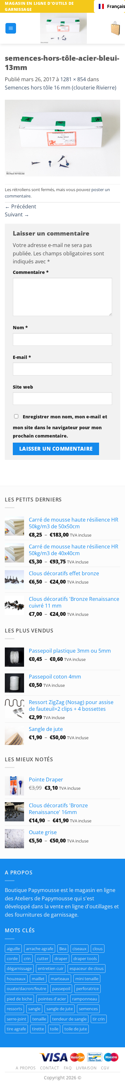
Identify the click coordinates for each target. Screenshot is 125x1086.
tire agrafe (16, 1029)
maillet (38, 978)
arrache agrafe (39, 948)
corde (12, 958)
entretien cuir (50, 968)
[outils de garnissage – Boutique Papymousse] (63, 28)
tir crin (99, 1019)
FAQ (68, 1068)
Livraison (86, 1068)
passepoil (61, 988)
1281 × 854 (73, 79)
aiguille (13, 948)
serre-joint (16, 1019)
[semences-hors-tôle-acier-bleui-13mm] (62, 137)
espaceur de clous (87, 968)
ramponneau (84, 999)
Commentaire (31, 272)
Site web (23, 387)
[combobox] (109, 6)
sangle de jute (59, 1009)
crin (27, 958)
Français (113, 6)
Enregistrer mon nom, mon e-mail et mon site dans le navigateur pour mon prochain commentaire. (60, 426)
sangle (34, 1009)
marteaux (60, 978)
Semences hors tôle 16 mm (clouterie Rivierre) (60, 87)
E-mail (22, 357)
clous (98, 948)
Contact (49, 1068)
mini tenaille (86, 978)
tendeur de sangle (69, 1019)
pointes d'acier (52, 999)
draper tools (85, 958)
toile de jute (75, 1029)
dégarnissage (19, 968)
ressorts (14, 1009)
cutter (42, 958)
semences (88, 1009)
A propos (26, 1068)
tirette (38, 1029)
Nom (20, 327)
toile (54, 1029)
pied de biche (19, 999)
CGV (105, 1068)
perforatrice (87, 988)
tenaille (39, 1019)
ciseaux (79, 948)
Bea (62, 948)
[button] (10, 28)
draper (60, 958)
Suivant (17, 214)
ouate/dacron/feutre (26, 988)
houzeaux (16, 978)
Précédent (20, 206)
